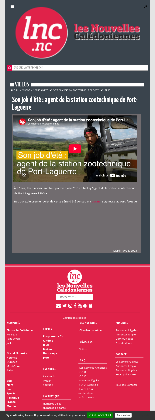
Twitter (47, 380)
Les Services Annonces (93, 367)
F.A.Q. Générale (88, 384)
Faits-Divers (14, 338)
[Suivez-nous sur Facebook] (75, 305)
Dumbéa (12, 361)
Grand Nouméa (17, 353)
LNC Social (49, 369)
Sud (9, 381)
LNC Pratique (51, 396)
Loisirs (47, 329)
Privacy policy (143, 415)
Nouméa (12, 357)
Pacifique (13, 397)
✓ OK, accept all (100, 415)
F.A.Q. (83, 360)
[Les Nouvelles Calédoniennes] (77, 32)
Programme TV (53, 336)
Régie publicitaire (126, 374)
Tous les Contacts (126, 384)
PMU (46, 357)
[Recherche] (9, 67)
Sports (11, 393)
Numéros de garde (54, 407)
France (11, 402)
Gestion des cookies (74, 317)
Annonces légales (126, 370)
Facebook (49, 376)
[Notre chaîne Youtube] (80, 305)
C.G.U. (82, 372)
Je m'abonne (112, 5)
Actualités (13, 323)
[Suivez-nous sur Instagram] (70, 305)
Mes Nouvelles (88, 323)
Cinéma (48, 340)
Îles (9, 389)
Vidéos (83, 349)
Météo (47, 349)
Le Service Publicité (127, 361)
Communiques (124, 338)
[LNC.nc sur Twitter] (64, 305)
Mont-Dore (13, 366)
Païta (10, 370)
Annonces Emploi (126, 334)
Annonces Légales (127, 330)
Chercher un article (90, 330)
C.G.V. (82, 376)
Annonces (122, 323)
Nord (10, 385)
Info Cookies (87, 397)
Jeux (46, 345)
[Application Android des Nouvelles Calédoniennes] (85, 305)
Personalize (123, 415)
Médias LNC (86, 341)
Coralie (96, 201)
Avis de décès (124, 343)
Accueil (15, 90)
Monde (11, 406)
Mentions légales (89, 380)
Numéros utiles (52, 403)
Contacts (122, 354)
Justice (10, 343)
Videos (26, 90)
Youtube (48, 384)
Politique (12, 334)
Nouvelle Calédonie (20, 330)
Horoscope (50, 353)
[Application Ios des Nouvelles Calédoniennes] (91, 305)
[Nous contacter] (58, 305)
